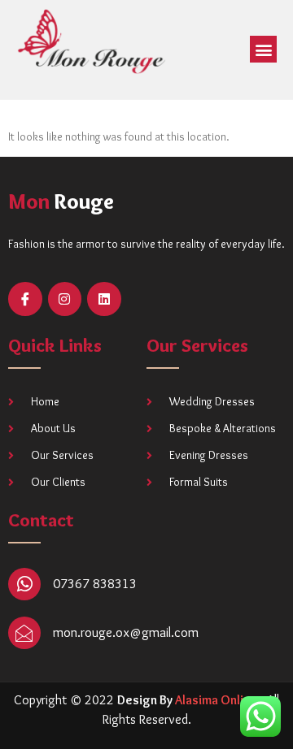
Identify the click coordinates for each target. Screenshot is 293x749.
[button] (263, 49)
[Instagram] (65, 299)
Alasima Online (216, 700)
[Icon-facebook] (25, 299)
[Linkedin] (104, 299)
